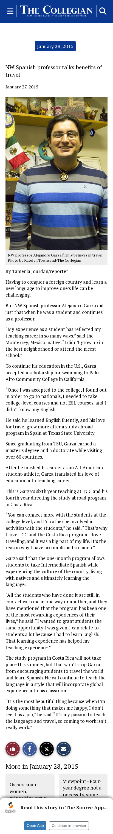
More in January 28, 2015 (41, 766)
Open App (35, 825)
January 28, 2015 (55, 46)
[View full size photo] (56, 173)
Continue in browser (69, 825)
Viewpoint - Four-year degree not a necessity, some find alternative (82, 791)
